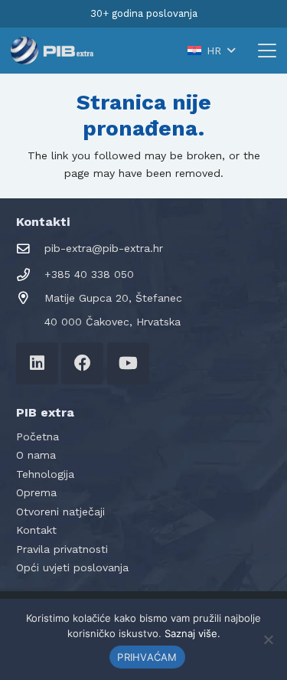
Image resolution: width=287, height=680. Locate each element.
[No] (268, 639)
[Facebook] (82, 363)
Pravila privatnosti (62, 549)
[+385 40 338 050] (30, 275)
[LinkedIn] (37, 363)
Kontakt (36, 530)
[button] (211, 50)
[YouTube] (128, 363)
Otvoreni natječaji (60, 511)
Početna (37, 436)
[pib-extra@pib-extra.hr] (30, 249)
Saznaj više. (192, 633)
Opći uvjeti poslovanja (72, 567)
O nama (36, 455)
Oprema (36, 492)
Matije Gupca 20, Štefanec (113, 298)
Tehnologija (45, 474)
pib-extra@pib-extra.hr (103, 248)
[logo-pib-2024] (52, 50)
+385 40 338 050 (89, 274)
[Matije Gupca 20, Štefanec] (30, 298)
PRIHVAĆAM (147, 657)
